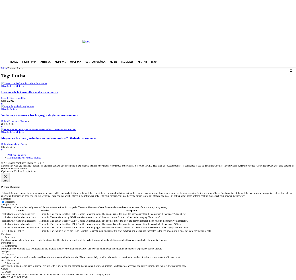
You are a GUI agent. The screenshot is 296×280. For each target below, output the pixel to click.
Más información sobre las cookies (24, 157)
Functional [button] (6, 234)
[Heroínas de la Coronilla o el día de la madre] (24, 83)
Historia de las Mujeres (12, 86)
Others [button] (4, 268)
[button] (291, 70)
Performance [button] (7, 242)
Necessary (10, 201)
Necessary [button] (6, 198)
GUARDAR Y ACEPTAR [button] (14, 277)
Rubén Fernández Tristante (14, 121)
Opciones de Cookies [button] (11, 171)
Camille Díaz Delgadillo (13, 98)
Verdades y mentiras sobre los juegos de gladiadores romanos (39, 115)
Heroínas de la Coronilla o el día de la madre (29, 92)
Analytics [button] (5, 251)
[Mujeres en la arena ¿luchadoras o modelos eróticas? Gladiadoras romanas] (38, 129)
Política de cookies (16, 155)
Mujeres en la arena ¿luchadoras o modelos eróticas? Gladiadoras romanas (48, 138)
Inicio (4, 68)
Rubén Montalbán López (13, 144)
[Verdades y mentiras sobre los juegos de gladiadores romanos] (17, 106)
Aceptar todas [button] (29, 171)
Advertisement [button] (8, 260)
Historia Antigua (9, 109)
